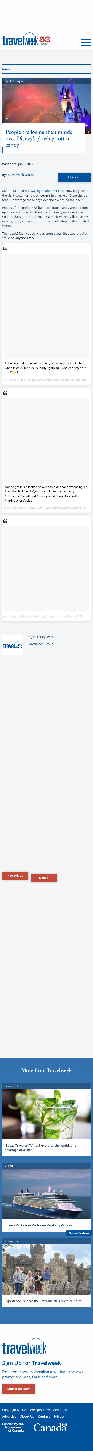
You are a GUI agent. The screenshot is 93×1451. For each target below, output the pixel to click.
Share (72, 177)
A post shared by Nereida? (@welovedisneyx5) (36, 616)
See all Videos (79, 1233)
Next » (44, 878)
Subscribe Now (18, 1389)
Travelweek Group (21, 175)
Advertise (9, 1416)
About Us (27, 1416)
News (6, 69)
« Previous (15, 875)
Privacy (59, 1416)
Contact (44, 1416)
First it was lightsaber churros (42, 191)
